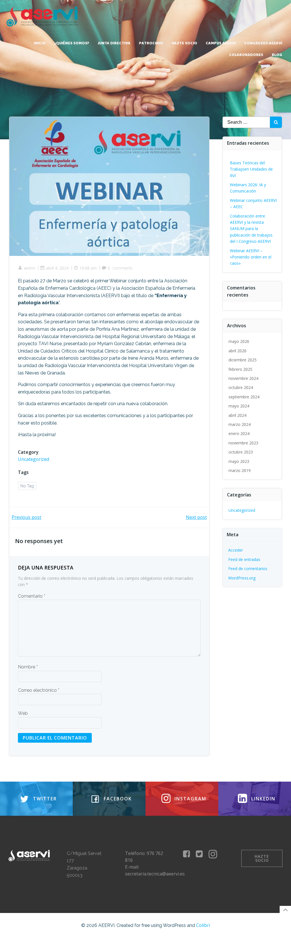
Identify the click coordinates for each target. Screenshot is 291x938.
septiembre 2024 (243, 396)
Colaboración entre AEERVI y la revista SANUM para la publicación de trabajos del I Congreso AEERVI (251, 228)
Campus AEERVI (221, 43)
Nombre (28, 667)
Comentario (31, 596)
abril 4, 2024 (57, 268)
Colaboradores (246, 55)
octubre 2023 (240, 452)
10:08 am (88, 268)
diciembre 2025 (242, 360)
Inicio (40, 43)
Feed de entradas (244, 559)
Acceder (235, 550)
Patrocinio (151, 43)
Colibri (203, 925)
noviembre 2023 (243, 443)
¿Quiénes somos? (71, 43)
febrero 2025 (240, 369)
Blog (277, 55)
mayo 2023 (238, 461)
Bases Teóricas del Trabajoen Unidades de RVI (251, 169)
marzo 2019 (239, 470)
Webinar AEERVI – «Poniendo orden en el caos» (250, 257)
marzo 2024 (239, 424)
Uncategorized (33, 459)
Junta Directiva (114, 43)
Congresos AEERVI (263, 43)
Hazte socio (184, 43)
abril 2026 (237, 350)
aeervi (29, 268)
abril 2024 (237, 415)
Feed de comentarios (247, 568)
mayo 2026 (238, 341)
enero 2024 (239, 433)
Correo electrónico (38, 690)
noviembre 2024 (243, 378)
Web (23, 713)
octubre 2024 (240, 387)
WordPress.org (241, 578)
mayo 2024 (238, 406)
